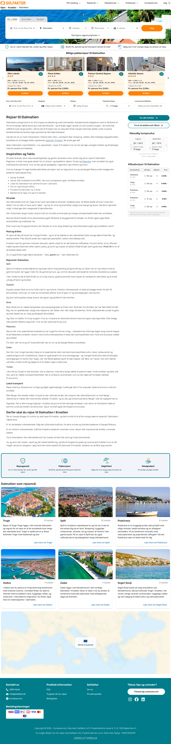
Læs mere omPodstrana (155, 542)
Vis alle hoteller (147, 118)
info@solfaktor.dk (18, 694)
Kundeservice (151, 3)
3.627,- (164, 199)
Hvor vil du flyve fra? (13, 101)
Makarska (86, 161)
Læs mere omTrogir (43, 542)
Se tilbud (25, 93)
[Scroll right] (166, 144)
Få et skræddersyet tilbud (146, 125)
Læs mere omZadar (100, 605)
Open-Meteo (152, 156)
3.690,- (164, 207)
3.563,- (164, 191)
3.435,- (164, 176)
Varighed (41, 101)
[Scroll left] (130, 144)
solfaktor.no (79, 738)
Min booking (72, 3)
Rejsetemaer (111, 3)
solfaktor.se (91, 738)
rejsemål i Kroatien (54, 140)
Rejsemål (91, 3)
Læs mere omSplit (101, 542)
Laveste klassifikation (143, 101)
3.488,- (164, 184)
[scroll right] (168, 78)
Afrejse (73, 101)
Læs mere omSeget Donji (155, 605)
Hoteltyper (131, 3)
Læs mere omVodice (42, 605)
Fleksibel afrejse (109, 101)
